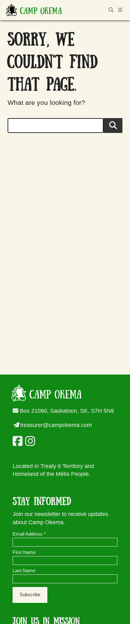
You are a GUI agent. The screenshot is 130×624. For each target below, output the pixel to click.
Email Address (29, 534)
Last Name (24, 570)
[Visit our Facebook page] (16, 441)
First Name (24, 552)
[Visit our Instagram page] (29, 441)
